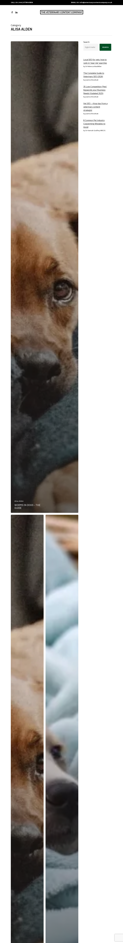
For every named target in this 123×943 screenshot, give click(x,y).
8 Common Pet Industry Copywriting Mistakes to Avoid (94, 123)
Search (86, 42)
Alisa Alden (19, 501)
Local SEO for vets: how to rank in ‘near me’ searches (95, 61)
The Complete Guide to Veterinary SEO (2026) (93, 75)
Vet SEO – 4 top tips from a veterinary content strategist (95, 107)
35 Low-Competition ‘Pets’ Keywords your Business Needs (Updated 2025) (95, 90)
